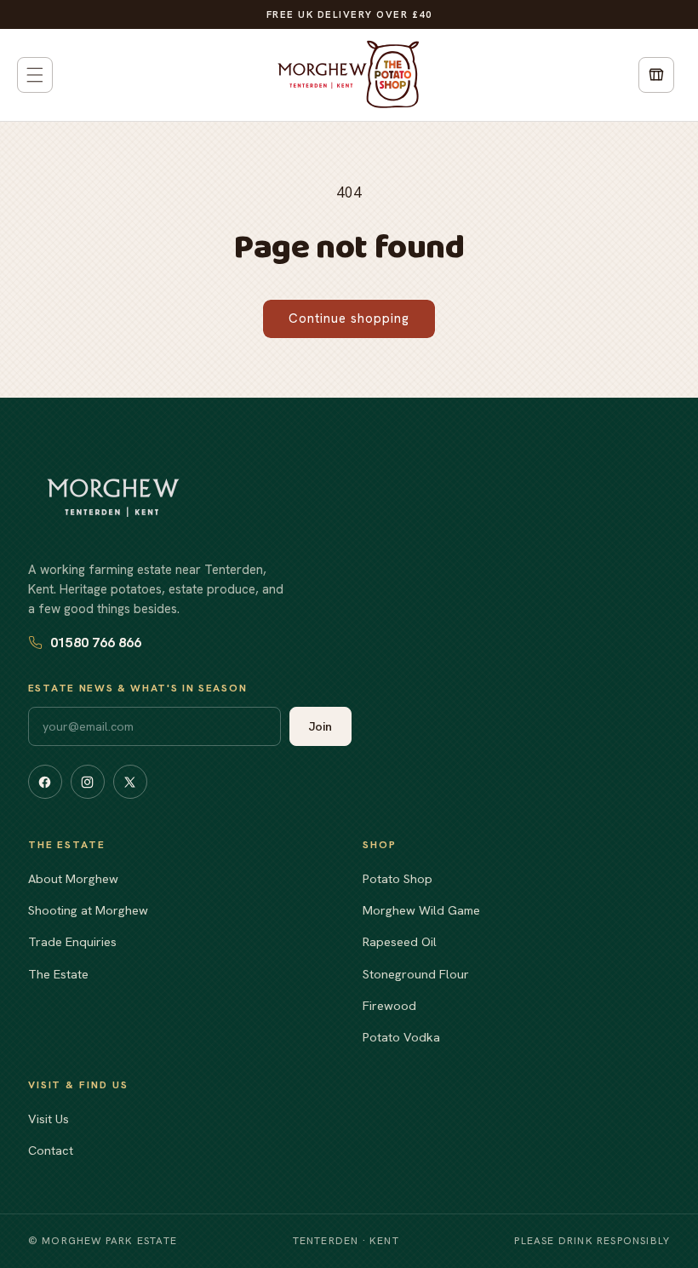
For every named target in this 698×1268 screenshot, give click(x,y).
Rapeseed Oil (400, 941)
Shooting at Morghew (88, 910)
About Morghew (73, 878)
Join (320, 726)
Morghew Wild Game (421, 910)
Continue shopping (349, 318)
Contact (50, 1150)
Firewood (389, 1005)
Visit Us (48, 1118)
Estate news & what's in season (137, 688)
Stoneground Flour (416, 974)
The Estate (58, 974)
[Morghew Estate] (113, 497)
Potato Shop (397, 878)
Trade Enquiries (72, 941)
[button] (35, 75)
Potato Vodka (401, 1037)
